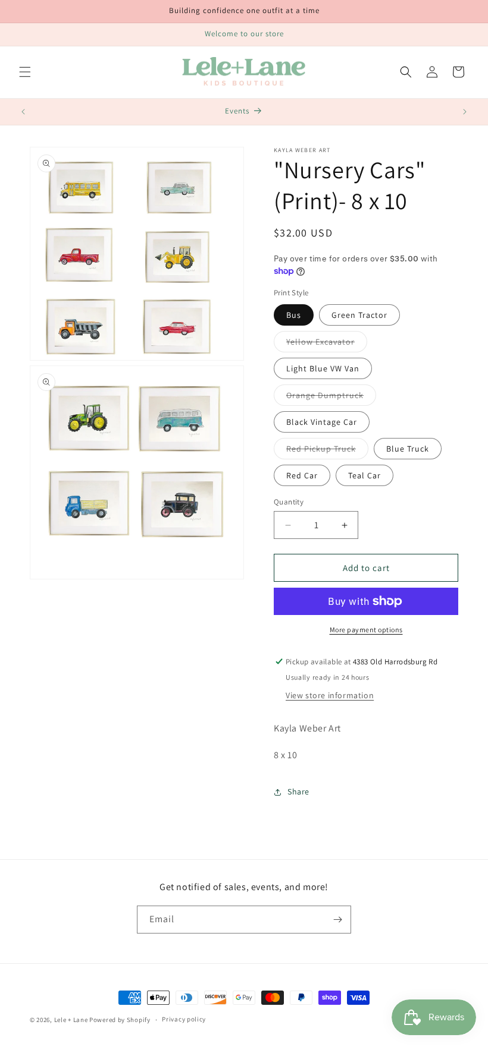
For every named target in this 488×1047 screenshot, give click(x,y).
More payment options (366, 629)
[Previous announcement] (23, 112)
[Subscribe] (337, 920)
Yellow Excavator (326, 344)
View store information (330, 695)
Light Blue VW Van (322, 368)
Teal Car (364, 475)
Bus (293, 315)
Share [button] (298, 791)
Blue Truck (407, 448)
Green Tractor (359, 315)
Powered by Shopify (120, 1020)
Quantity (289, 502)
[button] (25, 72)
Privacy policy (184, 1019)
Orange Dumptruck (331, 397)
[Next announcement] (465, 112)
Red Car (302, 475)
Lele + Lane (71, 1020)
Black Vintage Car (321, 422)
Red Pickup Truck (327, 451)
